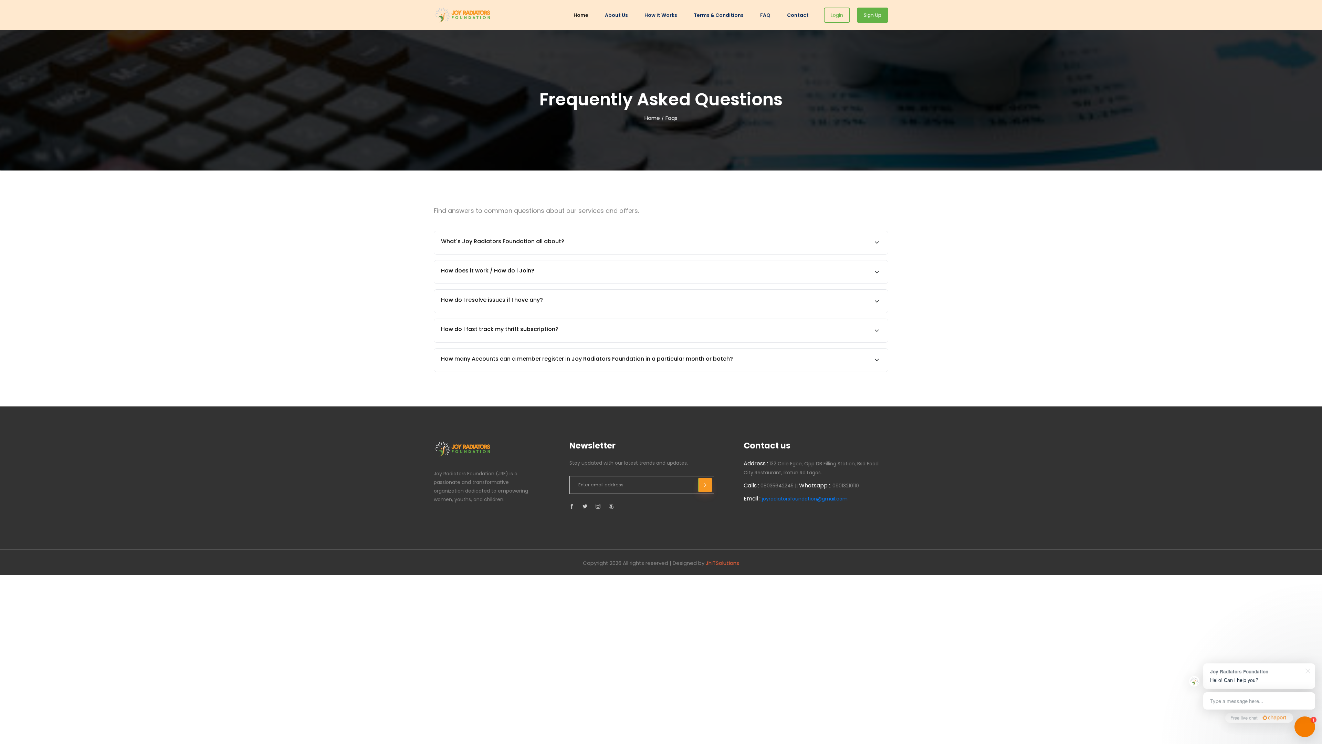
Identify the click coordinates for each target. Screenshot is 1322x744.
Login (837, 15)
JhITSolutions (722, 563)
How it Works (660, 15)
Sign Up (872, 15)
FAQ (765, 15)
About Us (616, 15)
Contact (798, 15)
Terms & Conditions (719, 15)
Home (581, 15)
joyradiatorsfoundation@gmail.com (805, 498)
